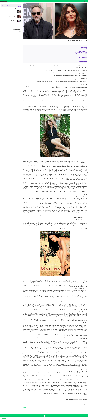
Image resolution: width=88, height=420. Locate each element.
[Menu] (86, 1)
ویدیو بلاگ (20, 31)
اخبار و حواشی (19, 27)
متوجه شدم (3, 418)
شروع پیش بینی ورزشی (3, 1)
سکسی (84, 177)
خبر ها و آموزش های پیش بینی (17, 29)
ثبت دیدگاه (24, 407)
